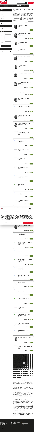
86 (26, 371)
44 (22, 363)
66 (26, 367)
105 (24, 375)
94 (22, 373)
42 (18, 363)
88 (30, 371)
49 (32, 363)
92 (18, 373)
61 (16, 367)
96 (26, 373)
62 (18, 367)
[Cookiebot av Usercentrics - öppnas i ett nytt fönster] (29, 208)
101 (16, 375)
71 (16, 369)
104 (22, 375)
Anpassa (16, 222)
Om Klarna (23, 424)
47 (28, 363)
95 (24, 373)
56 (26, 365)
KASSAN (31, 2)
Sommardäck (3, 13)
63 (20, 367)
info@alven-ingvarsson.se (16, 422)
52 (18, 365)
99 (32, 373)
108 (30, 375)
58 (30, 365)
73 (20, 369)
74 (22, 369)
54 (22, 365)
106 (26, 375)
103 (20, 375)
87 (28, 371)
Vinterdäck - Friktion (4, 16)
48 (30, 363)
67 (28, 367)
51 (16, 365)
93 (20, 373)
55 (24, 365)
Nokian (28, 414)
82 (18, 371)
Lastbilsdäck (3, 18)
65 (24, 367)
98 (30, 373)
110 (14, 377)
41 (16, 363)
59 (32, 365)
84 (22, 371)
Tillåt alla (28, 222)
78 (30, 369)
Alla (1, 11)
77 (28, 369)
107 (28, 375)
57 (28, 365)
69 (32, 367)
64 (22, 367)
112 (18, 377)
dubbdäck (20, 395)
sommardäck (15, 15)
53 (20, 365)
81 (16, 371)
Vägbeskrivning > (2, 424)
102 (18, 375)
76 (26, 369)
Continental (22, 414)
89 (32, 371)
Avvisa (6, 222)
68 (30, 367)
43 (20, 363)
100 (14, 375)
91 (16, 373)
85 (24, 371)
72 (18, 369)
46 (26, 363)
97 (28, 373)
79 (32, 369)
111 (16, 377)
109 (32, 375)
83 (20, 371)
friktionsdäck (21, 15)
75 (24, 369)
